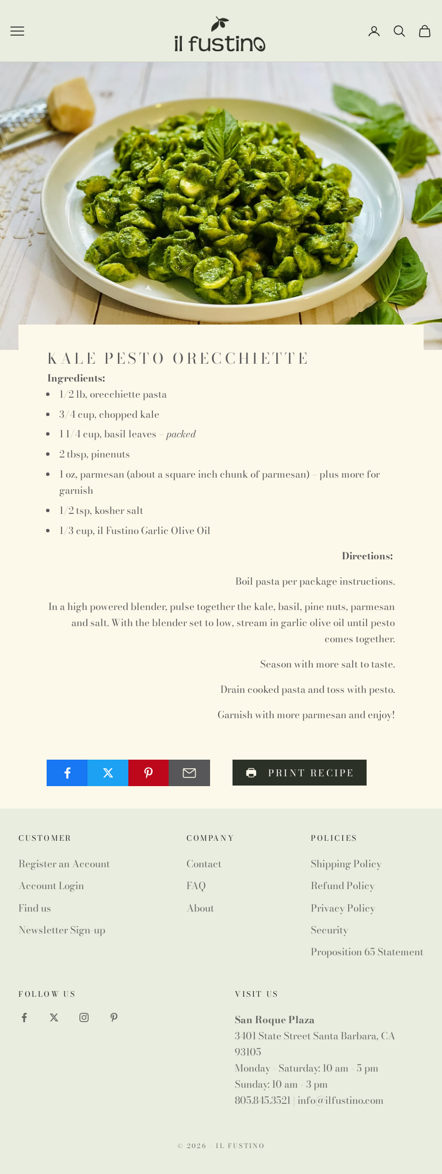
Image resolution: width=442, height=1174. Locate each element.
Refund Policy (343, 885)
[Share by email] (189, 773)
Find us (34, 908)
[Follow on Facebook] (24, 1017)
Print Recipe (311, 773)
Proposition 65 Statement (367, 951)
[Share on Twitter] (108, 773)
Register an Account (64, 863)
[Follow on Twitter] (54, 1017)
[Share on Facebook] (67, 773)
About (200, 908)
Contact (204, 863)
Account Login (51, 885)
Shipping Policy (346, 863)
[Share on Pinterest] (149, 773)
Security (329, 930)
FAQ (196, 885)
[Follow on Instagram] (84, 1017)
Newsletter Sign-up (61, 930)
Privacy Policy (343, 908)
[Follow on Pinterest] (114, 1017)
